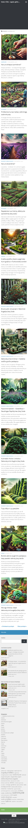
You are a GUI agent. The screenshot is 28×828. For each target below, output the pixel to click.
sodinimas (8, 793)
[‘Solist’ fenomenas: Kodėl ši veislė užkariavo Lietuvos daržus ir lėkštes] (4, 686)
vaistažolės (14, 801)
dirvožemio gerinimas (19, 782)
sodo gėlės (14, 797)
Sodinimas (3, 746)
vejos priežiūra (19, 801)
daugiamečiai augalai (16, 776)
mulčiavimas (10, 788)
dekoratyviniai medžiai (15, 780)
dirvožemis (3, 784)
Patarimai (3, 109)
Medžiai (3, 734)
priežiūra (20, 790)
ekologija (8, 784)
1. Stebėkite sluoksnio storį (7, 716)
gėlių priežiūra (20, 784)
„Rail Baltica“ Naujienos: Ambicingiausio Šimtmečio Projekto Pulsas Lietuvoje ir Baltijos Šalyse (17, 702)
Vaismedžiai (4, 759)
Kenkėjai (3, 731)
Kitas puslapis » (22, 626)
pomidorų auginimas (5, 790)
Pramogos (3, 738)
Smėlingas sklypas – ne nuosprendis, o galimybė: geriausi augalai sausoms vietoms (17, 663)
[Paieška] (24, 641)
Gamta (2, 723)
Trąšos (3, 749)
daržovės (24, 775)
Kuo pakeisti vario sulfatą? (7, 733)
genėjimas (13, 784)
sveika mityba (20, 799)
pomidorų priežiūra (13, 790)
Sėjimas (3, 742)
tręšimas (8, 801)
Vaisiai (2, 755)
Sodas (2, 553)
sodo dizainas (6, 797)
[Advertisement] (14, 15)
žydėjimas (3, 803)
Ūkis (2, 751)
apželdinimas (3, 770)
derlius (12, 783)
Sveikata (3, 747)
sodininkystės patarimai (5, 795)
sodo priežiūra (6, 799)
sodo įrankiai (14, 799)
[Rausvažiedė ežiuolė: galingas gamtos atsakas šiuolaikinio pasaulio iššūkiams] (4, 673)
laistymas (3, 788)
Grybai (2, 727)
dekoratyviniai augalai (9, 779)
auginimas (16, 773)
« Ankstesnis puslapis (7, 626)
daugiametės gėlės (5, 776)
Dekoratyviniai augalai (7, 161)
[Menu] (26, 2)
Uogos (2, 753)
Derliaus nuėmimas (5, 782)
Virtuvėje (3, 762)
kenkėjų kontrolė (5, 786)
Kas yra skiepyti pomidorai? (11, 65)
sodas (3, 793)
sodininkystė (18, 793)
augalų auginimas (18, 770)
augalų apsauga (10, 770)
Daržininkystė (17, 775)
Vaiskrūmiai (4, 757)
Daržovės (4, 62)
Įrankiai (3, 729)
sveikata (3, 801)
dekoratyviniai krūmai (5, 780)
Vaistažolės (4, 760)
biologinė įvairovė (5, 774)
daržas (10, 774)
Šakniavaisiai (4, 740)
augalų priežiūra (7, 773)
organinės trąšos (17, 788)
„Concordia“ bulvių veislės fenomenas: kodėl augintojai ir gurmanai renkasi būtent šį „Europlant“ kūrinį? (17, 693)
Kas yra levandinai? (8, 164)
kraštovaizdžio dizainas (16, 786)
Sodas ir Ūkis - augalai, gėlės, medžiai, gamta (11, 2)
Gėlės (2, 725)
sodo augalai (13, 795)
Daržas (3, 256)
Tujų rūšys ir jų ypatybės (10, 509)
